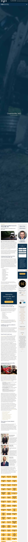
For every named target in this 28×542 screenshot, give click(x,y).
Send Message (22, 273)
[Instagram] (3, 0)
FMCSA (13, 259)
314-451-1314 (23, 292)
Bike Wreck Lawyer (5, 413)
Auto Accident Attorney (5, 412)
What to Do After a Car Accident (7, 414)
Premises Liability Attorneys (6, 415)
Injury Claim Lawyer (5, 419)
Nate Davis (11, 457)
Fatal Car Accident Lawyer (6, 411)
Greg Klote (11, 445)
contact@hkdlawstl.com (22, 295)
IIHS (9, 259)
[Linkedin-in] (6, 0)
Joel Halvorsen (12, 435)
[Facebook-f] (1, 0)
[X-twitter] (4, 0)
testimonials (13, 409)
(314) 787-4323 (23, 293)
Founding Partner (22, 241)
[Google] (3, 2)
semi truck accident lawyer (8, 380)
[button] (26, 4)
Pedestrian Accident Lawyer (6, 418)
